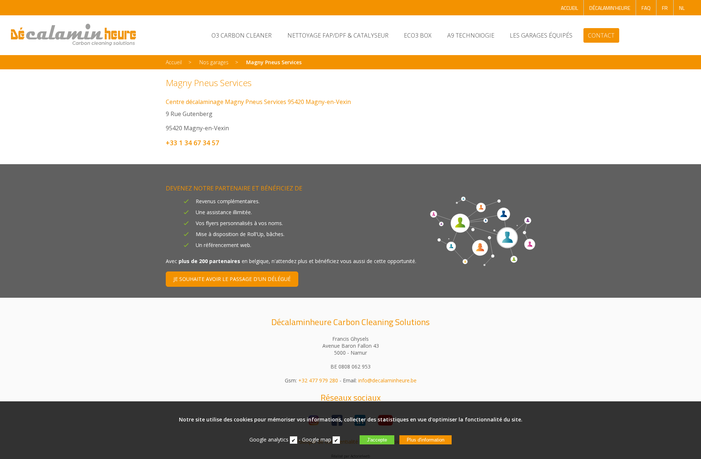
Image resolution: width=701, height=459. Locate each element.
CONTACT (601, 35)
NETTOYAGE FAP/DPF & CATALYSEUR (337, 35)
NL (682, 8)
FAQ (646, 8)
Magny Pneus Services (274, 62)
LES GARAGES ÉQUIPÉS (541, 35)
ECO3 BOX (418, 35)
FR (665, 8)
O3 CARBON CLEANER (241, 35)
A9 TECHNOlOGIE (470, 35)
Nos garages (214, 62)
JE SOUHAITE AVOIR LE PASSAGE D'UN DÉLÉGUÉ (232, 278)
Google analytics (268, 439)
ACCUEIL (569, 8)
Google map (316, 439)
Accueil (174, 62)
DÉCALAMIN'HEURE (609, 8)
